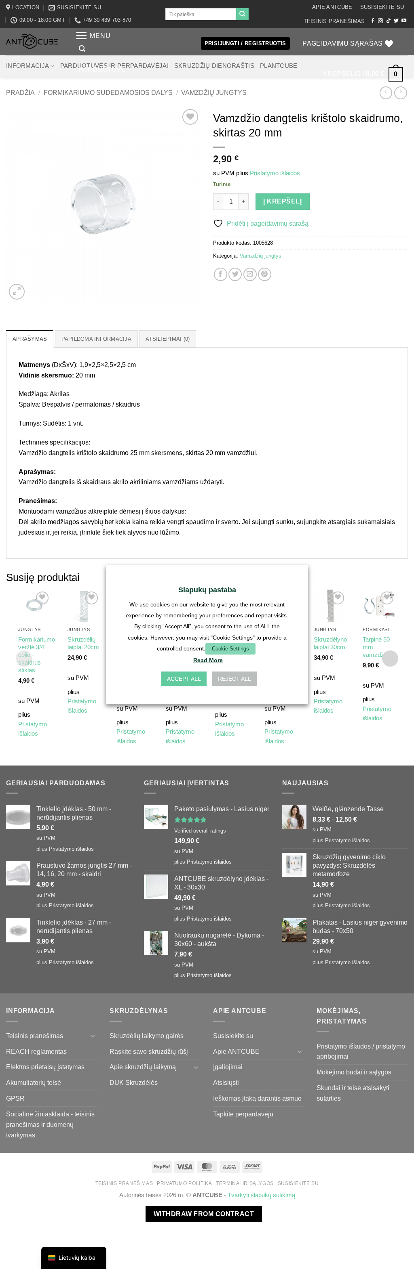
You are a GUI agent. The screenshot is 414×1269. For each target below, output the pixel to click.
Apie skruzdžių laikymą (143, 1066)
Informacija (27, 66)
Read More (208, 660)
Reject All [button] (234, 678)
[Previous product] (400, 92)
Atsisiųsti (226, 1082)
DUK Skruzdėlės (134, 1082)
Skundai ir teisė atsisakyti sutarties (353, 1093)
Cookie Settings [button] (230, 649)
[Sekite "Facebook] (372, 21)
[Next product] (386, 92)
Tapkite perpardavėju (243, 1114)
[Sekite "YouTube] (403, 21)
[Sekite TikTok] (388, 21)
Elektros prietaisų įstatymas (45, 1066)
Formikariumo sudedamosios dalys (108, 92)
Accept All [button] (184, 678)
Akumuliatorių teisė (33, 1082)
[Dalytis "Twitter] (235, 274)
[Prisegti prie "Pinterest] (264, 274)
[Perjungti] (92, 1036)
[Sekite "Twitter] (396, 21)
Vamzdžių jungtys (214, 92)
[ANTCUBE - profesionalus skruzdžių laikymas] (32, 42)
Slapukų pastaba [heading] (207, 590)
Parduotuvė (102, 69)
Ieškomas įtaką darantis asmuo (257, 1098)
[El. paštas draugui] (250, 274)
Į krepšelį (282, 201)
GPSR (15, 1098)
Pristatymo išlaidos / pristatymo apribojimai (361, 1051)
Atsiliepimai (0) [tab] (168, 339)
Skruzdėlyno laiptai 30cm (330, 643)
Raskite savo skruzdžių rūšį (149, 1051)
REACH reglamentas (36, 1051)
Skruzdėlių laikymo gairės (147, 1035)
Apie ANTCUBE (332, 7)
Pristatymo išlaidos (275, 173)
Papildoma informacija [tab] (96, 339)
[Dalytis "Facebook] (220, 274)
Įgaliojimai (228, 1066)
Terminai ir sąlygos (245, 1183)
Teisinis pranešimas (334, 21)
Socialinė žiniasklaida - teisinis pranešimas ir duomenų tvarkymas (50, 1124)
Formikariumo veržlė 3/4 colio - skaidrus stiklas (36, 654)
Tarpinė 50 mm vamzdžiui (376, 647)
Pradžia (20, 92)
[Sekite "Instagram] (380, 21)
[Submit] (242, 14)
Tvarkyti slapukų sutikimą (261, 1195)
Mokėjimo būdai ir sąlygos (354, 1072)
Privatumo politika (184, 1183)
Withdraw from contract (204, 1213)
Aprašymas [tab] (30, 339)
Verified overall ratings (200, 831)
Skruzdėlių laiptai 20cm (83, 643)
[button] (93, 35)
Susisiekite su (382, 7)
